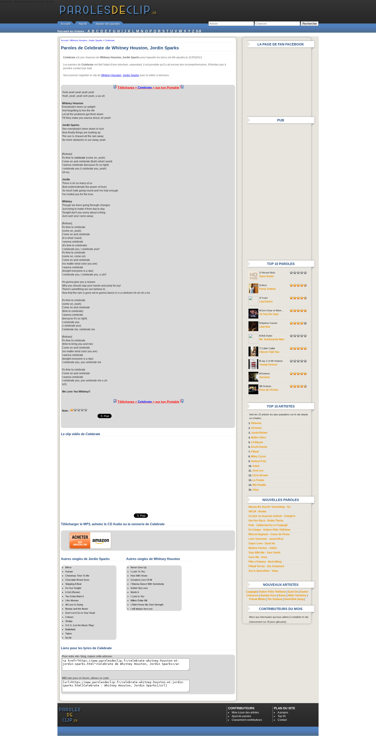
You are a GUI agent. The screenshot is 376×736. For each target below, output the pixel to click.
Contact (282, 719)
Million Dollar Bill (139, 600)
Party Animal (267, 288)
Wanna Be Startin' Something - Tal (269, 506)
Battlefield (70, 629)
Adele (256, 466)
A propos (283, 712)
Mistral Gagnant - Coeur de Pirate (269, 534)
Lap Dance (266, 301)
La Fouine (258, 480)
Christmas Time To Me (77, 575)
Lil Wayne (257, 442)
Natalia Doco (269, 595)
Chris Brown (260, 475)
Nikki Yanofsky (297, 595)
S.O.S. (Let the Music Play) (79, 625)
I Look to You (137, 596)
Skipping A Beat (73, 584)
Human (69, 571)
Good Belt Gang (294, 599)
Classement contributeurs (247, 719)
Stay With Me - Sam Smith (264, 552)
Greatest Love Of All (141, 579)
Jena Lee (258, 470)
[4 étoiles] (82, 410)
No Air (68, 637)
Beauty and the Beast (76, 608)
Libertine (264, 326)
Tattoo (68, 633)
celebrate (79, 157)
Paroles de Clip (108, 15)
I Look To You (138, 571)
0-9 (198, 31)
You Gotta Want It (74, 596)
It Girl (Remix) (72, 592)
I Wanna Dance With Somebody (147, 584)
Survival (264, 377)
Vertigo (68, 621)
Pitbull (255, 451)
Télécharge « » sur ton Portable (148, 87)
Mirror (68, 567)
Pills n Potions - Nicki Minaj (265, 561)
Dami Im (293, 591)
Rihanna (256, 423)
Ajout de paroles (241, 716)
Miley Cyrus (258, 456)
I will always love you (142, 608)
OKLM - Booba (257, 511)
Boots (282, 595)
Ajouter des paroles (108, 23)
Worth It (135, 592)
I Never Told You (269, 352)
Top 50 (83, 23)
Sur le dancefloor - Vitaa (263, 570)
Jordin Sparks (131, 75)
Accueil (65, 23)
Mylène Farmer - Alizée (262, 548)
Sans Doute (266, 276)
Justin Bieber (259, 432)
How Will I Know (139, 575)
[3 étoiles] (79, 410)
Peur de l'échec (269, 389)
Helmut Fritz (258, 461)
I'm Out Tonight (73, 588)
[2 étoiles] (75, 410)
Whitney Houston (111, 75)
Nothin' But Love (139, 588)
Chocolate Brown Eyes (77, 579)
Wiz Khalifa (259, 484)
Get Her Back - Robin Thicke (266, 520)
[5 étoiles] (85, 410)
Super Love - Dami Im (261, 543)
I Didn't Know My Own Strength (147, 604)
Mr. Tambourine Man (271, 339)
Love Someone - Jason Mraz (266, 538)
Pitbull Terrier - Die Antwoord (266, 566)
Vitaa (255, 489)
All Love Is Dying (74, 604)
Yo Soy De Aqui (268, 314)
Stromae (256, 427)
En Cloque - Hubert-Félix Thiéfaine (269, 529)
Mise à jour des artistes (245, 712)
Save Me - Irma (257, 557)
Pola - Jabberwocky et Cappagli (267, 525)
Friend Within (257, 599)
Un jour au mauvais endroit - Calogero (271, 516)
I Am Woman (72, 600)
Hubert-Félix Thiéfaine (272, 591)
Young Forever (268, 364)
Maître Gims (258, 437)
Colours (69, 617)
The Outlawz (274, 599)
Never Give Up (138, 567)
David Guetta (259, 446)
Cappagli (251, 591)
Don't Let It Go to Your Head (80, 613)
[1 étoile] (72, 410)
